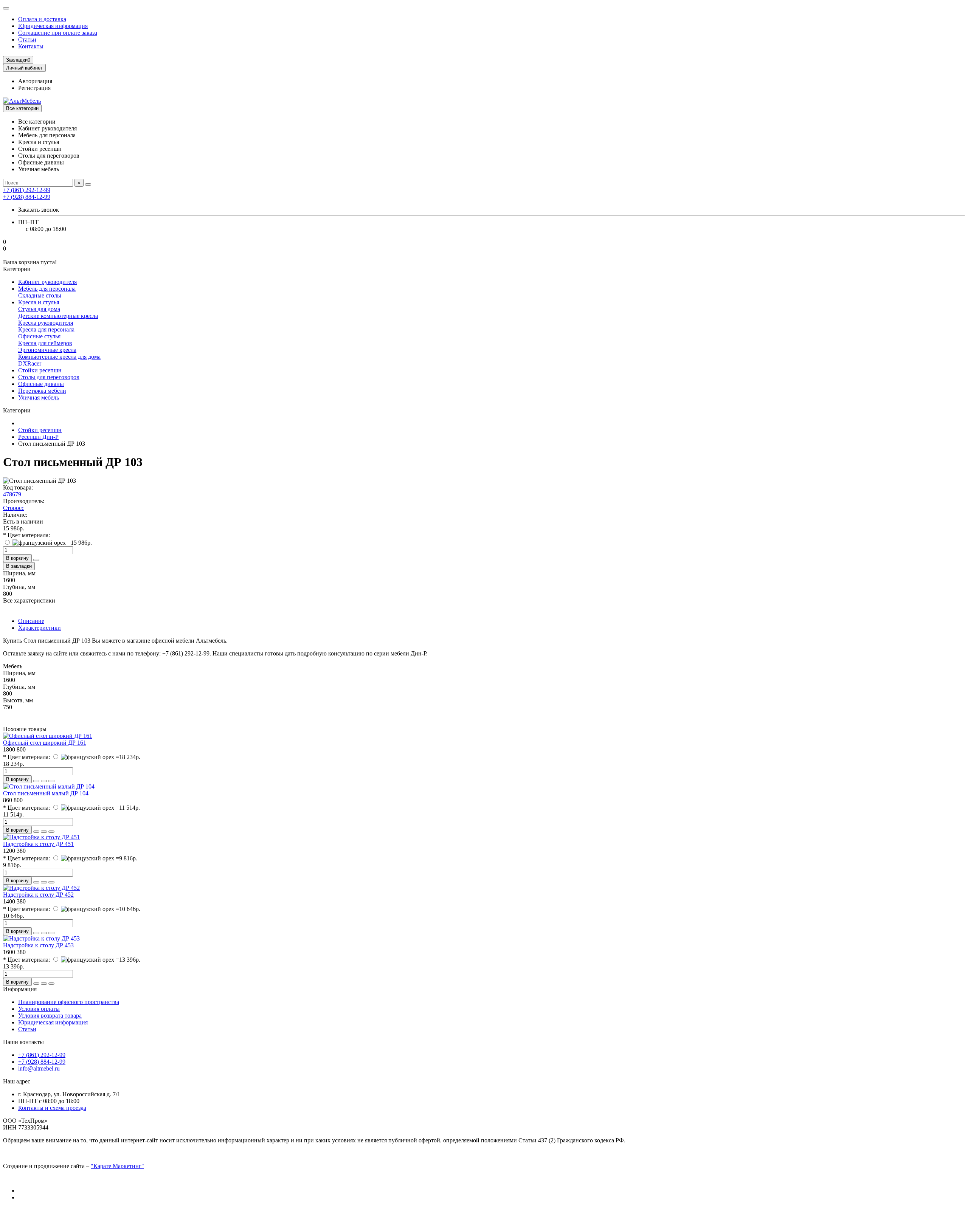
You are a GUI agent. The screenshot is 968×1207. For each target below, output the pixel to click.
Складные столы (39, 295)
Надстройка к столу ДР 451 (38, 844)
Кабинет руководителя (47, 282)
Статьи (27, 39)
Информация (20, 989)
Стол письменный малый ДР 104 (45, 793)
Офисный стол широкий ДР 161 (44, 742)
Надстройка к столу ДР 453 (38, 945)
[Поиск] (88, 184)
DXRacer (29, 363)
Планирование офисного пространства (68, 1002)
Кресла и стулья (38, 302)
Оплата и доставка (42, 19)
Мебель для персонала (47, 288)
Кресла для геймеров (45, 343)
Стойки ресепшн (40, 370)
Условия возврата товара (50, 1015)
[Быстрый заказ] (36, 560)
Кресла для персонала (46, 329)
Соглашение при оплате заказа (57, 32)
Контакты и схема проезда (52, 1108)
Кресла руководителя (45, 322)
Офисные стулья (39, 336)
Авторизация (35, 81)
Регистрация (34, 88)
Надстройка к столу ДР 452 (38, 894)
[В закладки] (44, 781)
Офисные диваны (41, 384)
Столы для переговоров (48, 377)
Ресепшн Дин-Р (38, 437)
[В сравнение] (51, 781)
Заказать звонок (38, 209)
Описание (31, 621)
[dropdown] (6, 8)
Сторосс (13, 508)
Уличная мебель (38, 397)
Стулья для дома (39, 309)
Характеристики (39, 627)
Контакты (30, 46)
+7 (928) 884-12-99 (41, 1061)
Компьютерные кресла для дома (59, 356)
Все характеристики (29, 600)
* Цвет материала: (26, 535)
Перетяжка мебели (42, 390)
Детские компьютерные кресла (58, 316)
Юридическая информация (53, 26)
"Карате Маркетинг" (117, 1166)
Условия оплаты (39, 1009)
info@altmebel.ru (39, 1068)
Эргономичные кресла (47, 350)
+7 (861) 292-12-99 (41, 1055)
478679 (12, 494)
